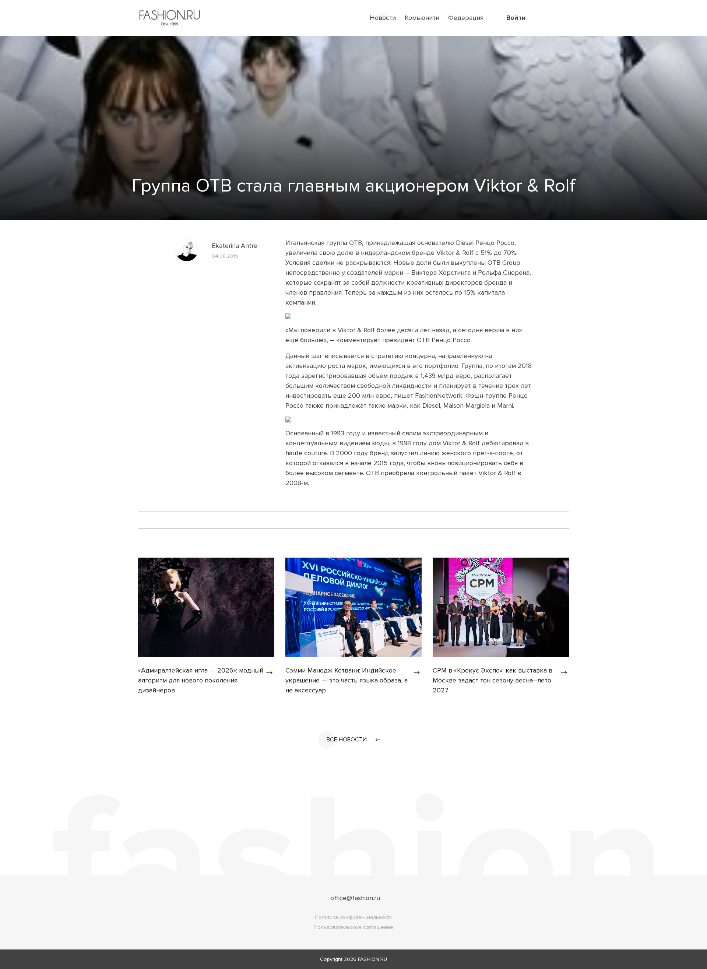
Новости (383, 18)
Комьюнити (422, 18)
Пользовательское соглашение (353, 927)
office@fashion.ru (355, 898)
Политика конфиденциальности (354, 917)
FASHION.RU (372, 959)
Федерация (465, 18)
